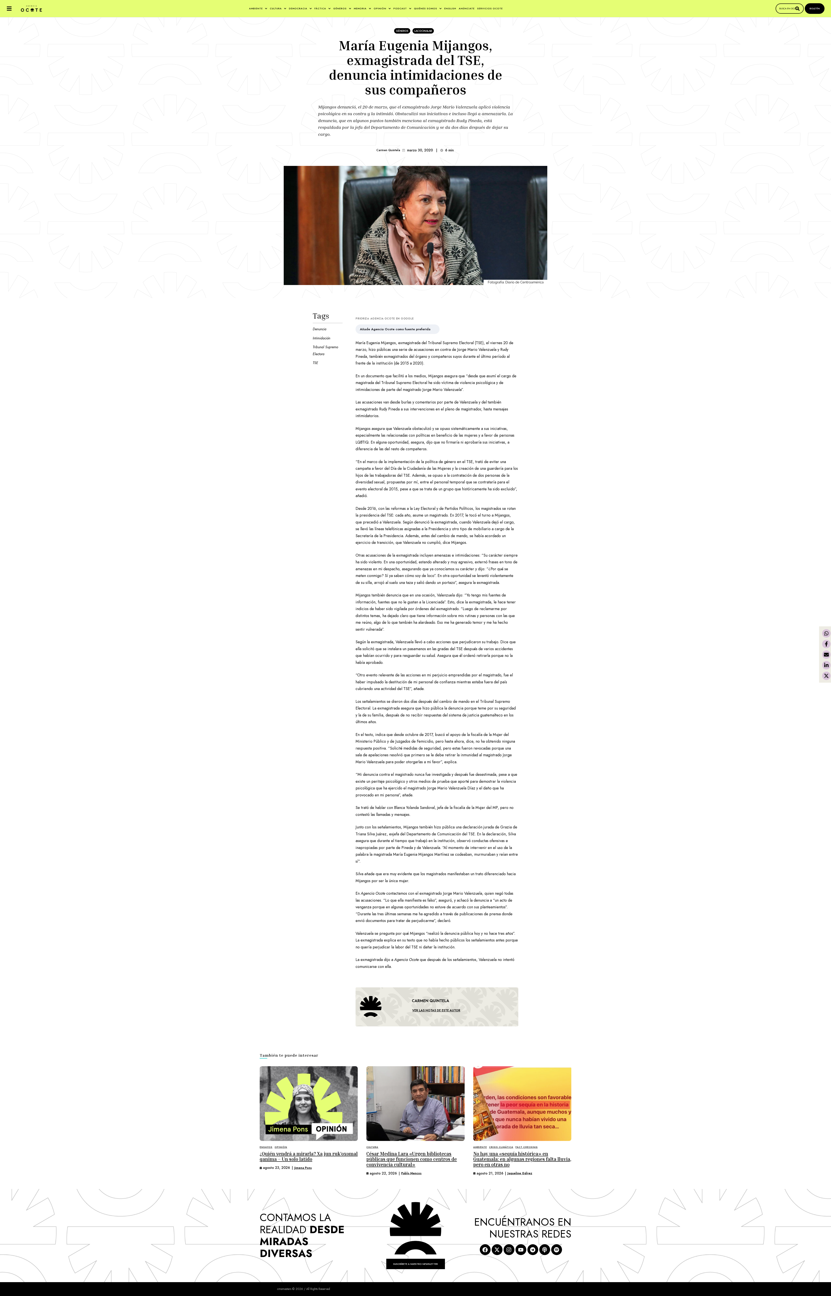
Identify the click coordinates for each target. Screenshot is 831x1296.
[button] (9, 8)
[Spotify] (556, 1249)
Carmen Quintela (388, 150)
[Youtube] (520, 1249)
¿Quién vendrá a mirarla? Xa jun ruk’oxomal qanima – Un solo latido (309, 1156)
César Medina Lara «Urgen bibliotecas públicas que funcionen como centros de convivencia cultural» (411, 1159)
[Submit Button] (797, 8)
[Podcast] (544, 1249)
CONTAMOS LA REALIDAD (302, 1235)
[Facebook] (485, 1249)
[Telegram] (532, 1249)
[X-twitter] (497, 1249)
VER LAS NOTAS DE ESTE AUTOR (436, 1010)
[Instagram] (509, 1249)
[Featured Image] (309, 1103)
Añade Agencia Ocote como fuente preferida (395, 329)
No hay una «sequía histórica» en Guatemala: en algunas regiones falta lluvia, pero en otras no (522, 1159)
